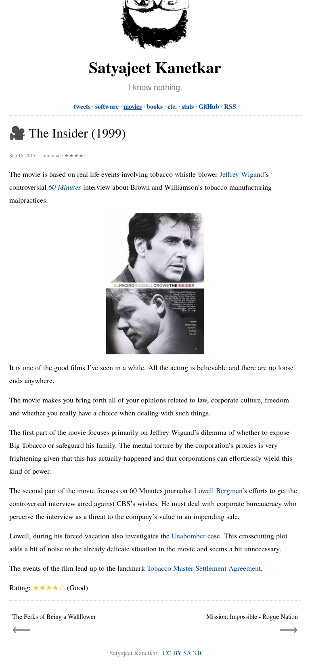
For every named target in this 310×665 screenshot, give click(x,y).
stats (188, 106)
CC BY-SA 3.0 (182, 652)
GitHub (209, 106)
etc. (172, 106)
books (155, 106)
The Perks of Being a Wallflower (54, 616)
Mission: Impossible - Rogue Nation (252, 616)
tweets (82, 106)
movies (133, 106)
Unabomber (188, 535)
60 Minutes (64, 187)
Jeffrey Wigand (242, 174)
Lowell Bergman (218, 490)
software (107, 106)
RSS (230, 106)
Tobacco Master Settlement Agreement (204, 568)
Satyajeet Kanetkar (155, 67)
